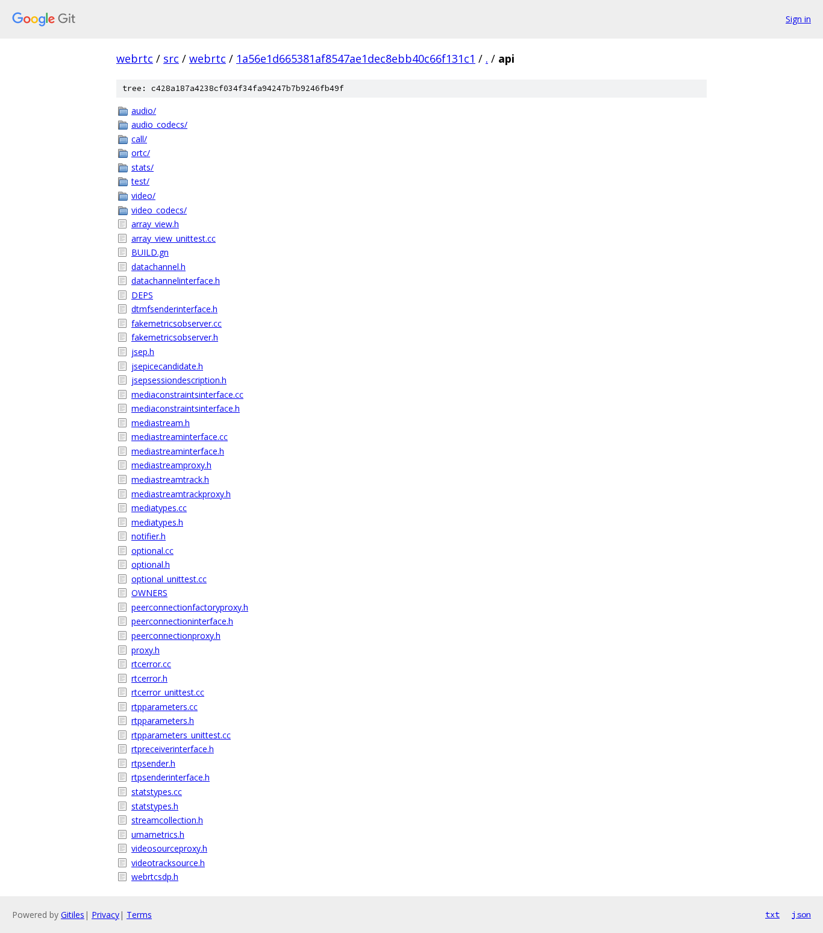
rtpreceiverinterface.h (172, 749)
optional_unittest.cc (169, 579)
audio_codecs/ (159, 124)
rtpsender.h (153, 763)
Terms (139, 914)
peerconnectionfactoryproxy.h (189, 607)
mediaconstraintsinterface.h (185, 408)
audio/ (143, 110)
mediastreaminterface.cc (179, 436)
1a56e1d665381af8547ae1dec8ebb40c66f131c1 (355, 58)
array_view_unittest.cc (173, 238)
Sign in (798, 19)
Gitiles (72, 914)
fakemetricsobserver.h (174, 337)
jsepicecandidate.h (167, 366)
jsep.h (142, 351)
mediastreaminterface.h (177, 451)
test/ (140, 181)
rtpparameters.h (162, 720)
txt (772, 914)
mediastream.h (160, 423)
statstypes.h (154, 806)
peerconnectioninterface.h (182, 621)
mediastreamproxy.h (171, 465)
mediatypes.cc (159, 508)
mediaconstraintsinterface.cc (187, 394)
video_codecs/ (159, 210)
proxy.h (145, 650)
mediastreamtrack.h (170, 479)
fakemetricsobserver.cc (176, 323)
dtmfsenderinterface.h (174, 309)
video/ (143, 195)
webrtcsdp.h (154, 876)
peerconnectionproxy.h (176, 635)
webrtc (134, 58)
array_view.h (155, 224)
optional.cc (152, 550)
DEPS (142, 295)
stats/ (142, 167)
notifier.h (148, 536)
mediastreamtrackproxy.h (181, 494)
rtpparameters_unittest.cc (181, 735)
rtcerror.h (149, 678)
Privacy (105, 914)
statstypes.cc (156, 791)
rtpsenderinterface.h (170, 777)
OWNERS (149, 592)
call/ (139, 139)
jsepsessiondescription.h (179, 380)
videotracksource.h (168, 863)
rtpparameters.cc (164, 706)
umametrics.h (157, 834)
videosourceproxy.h (169, 848)
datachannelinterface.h (175, 280)
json (801, 914)
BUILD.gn (150, 252)
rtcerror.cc (151, 664)
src (171, 58)
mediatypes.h (157, 522)
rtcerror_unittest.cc (167, 692)
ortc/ (140, 153)
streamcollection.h (167, 820)
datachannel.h (158, 266)
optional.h (150, 564)
